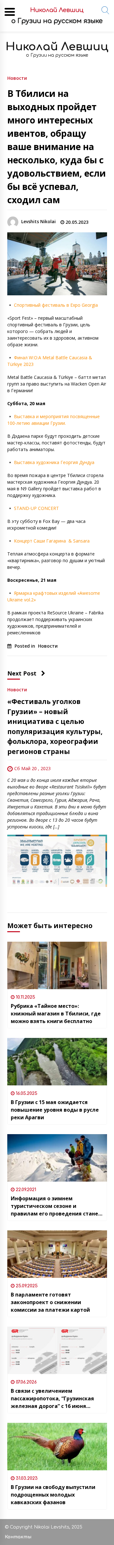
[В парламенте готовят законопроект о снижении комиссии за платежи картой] (57, 1254)
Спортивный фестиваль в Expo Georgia (56, 305)
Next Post (21, 673)
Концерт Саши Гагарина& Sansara (52, 541)
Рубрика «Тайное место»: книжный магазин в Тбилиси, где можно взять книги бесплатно (56, 1013)
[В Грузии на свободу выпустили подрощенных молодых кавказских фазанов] (57, 1446)
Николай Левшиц (57, 47)
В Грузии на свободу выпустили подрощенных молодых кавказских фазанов (53, 1495)
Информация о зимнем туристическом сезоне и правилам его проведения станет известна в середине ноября (56, 1206)
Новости (17, 77)
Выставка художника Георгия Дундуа (54, 462)
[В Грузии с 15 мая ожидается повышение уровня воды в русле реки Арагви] (57, 1061)
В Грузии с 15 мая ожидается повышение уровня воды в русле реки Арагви (55, 1110)
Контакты (18, 1537)
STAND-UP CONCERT (36, 508)
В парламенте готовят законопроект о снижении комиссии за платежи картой (50, 1302)
